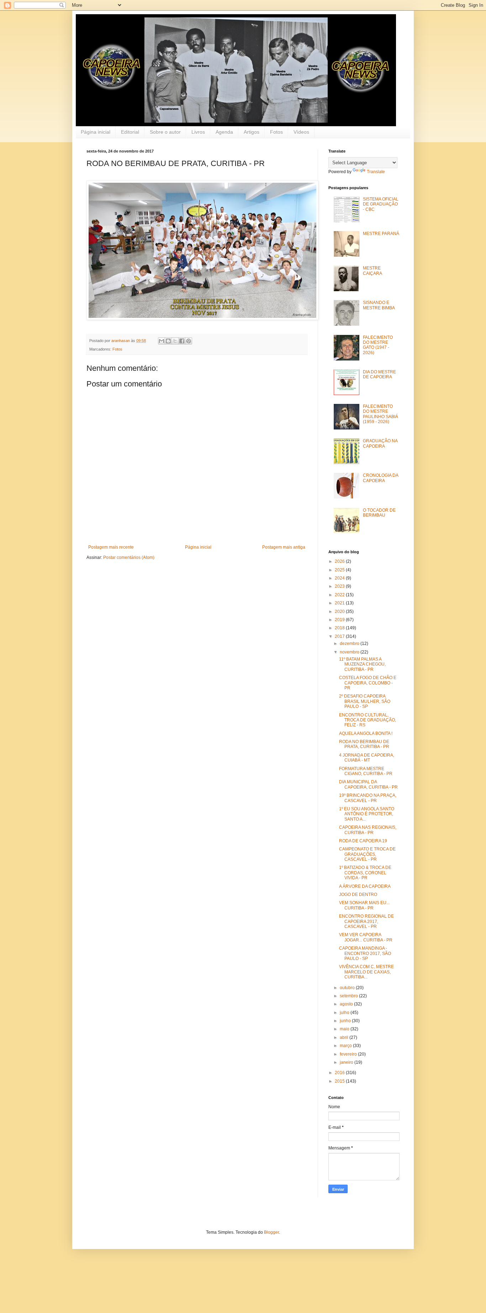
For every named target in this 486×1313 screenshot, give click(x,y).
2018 (340, 627)
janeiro (347, 1062)
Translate (376, 171)
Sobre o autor (165, 132)
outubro (348, 987)
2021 (340, 603)
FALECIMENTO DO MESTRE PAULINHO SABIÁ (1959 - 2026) (380, 414)
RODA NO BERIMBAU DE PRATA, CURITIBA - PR (364, 744)
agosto (347, 1004)
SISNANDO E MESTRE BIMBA (379, 305)
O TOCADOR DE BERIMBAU (379, 513)
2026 (340, 561)
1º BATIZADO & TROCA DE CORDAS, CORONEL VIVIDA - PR (365, 872)
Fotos (276, 132)
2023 (340, 586)
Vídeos (301, 132)
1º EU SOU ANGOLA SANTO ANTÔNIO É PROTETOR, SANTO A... (366, 814)
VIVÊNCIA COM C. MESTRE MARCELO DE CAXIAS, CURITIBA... (366, 972)
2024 (340, 578)
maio (345, 1028)
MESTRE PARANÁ (381, 233)
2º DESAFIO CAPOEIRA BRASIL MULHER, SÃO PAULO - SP (364, 701)
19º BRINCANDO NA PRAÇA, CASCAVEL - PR (367, 798)
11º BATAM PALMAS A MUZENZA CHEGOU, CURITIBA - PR (362, 664)
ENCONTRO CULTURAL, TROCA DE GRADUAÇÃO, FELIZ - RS (367, 720)
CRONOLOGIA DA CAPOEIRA (380, 478)
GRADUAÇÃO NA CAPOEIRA (380, 443)
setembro (349, 995)
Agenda (224, 132)
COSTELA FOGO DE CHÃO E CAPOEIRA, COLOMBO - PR (367, 682)
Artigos (251, 132)
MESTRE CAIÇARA (372, 271)
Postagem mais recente (111, 547)
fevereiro (349, 1054)
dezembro (350, 643)
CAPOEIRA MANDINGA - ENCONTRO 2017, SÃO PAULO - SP (365, 953)
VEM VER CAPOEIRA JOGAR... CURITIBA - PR (365, 937)
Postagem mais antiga (283, 547)
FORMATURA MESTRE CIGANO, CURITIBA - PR (365, 771)
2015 (340, 1081)
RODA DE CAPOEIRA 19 (363, 840)
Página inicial (95, 132)
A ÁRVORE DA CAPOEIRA (365, 886)
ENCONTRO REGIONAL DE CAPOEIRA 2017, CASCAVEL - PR (366, 921)
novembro (350, 652)
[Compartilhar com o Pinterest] (188, 341)
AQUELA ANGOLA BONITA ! (365, 733)
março (346, 1045)
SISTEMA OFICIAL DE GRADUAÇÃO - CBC (380, 204)
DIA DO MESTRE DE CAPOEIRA (379, 374)
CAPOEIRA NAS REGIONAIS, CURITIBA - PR (367, 830)
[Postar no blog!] (168, 341)
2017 (340, 636)
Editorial (130, 132)
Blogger (271, 1232)
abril (344, 1037)
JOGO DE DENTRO (358, 894)
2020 (340, 611)
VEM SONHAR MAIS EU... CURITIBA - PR (364, 905)
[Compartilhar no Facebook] (181, 341)
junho (346, 1020)
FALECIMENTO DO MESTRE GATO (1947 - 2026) (378, 345)
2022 (340, 594)
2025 (340, 569)
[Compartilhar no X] (175, 341)
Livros (198, 132)
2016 (340, 1072)
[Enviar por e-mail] (161, 341)
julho (345, 1012)
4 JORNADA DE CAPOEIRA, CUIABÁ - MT (366, 758)
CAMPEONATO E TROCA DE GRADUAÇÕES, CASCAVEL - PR (367, 854)
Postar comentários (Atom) (128, 557)
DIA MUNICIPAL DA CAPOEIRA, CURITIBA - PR (368, 784)
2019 (340, 619)
